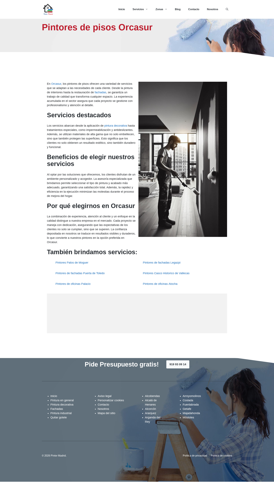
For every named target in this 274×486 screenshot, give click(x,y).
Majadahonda (191, 413)
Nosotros (212, 9)
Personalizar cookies (111, 400)
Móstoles (188, 417)
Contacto (193, 9)
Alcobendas (152, 396)
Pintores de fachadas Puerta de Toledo (80, 273)
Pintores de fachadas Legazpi (161, 262)
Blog (178, 9)
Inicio (121, 9)
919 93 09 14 (178, 364)
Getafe (187, 408)
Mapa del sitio (106, 413)
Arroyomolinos (192, 396)
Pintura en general (62, 400)
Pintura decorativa (61, 404)
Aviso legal (104, 396)
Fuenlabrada (191, 404)
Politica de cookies (221, 455)
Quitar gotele (58, 417)
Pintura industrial (61, 413)
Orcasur (56, 83)
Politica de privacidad (195, 455)
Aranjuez (150, 413)
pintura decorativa (115, 125)
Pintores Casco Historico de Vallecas (166, 273)
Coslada (188, 400)
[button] (227, 9)
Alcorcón (150, 408)
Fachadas (56, 408)
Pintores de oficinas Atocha (160, 283)
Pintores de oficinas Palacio (73, 283)
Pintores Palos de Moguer (71, 262)
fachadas (100, 92)
